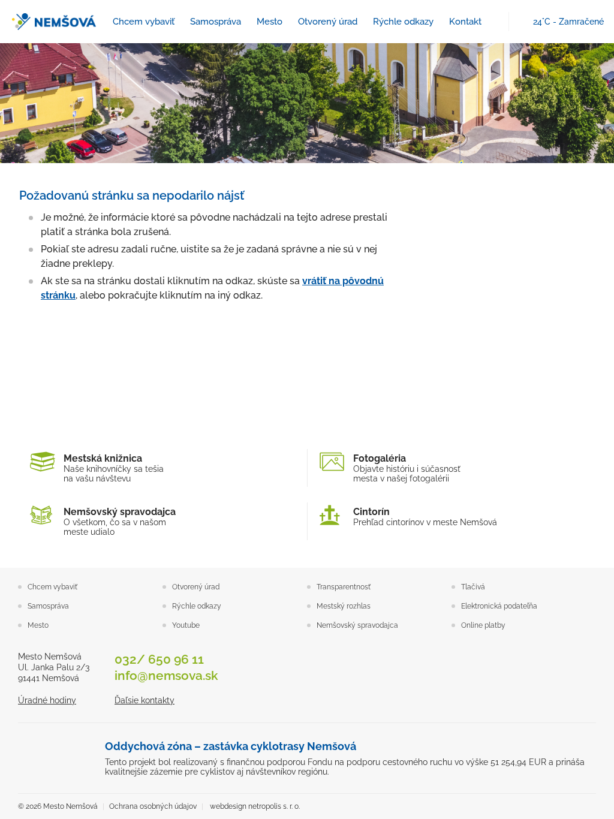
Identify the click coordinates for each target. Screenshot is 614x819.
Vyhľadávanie (493, 22)
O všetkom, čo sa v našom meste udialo (120, 521)
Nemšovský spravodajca (357, 625)
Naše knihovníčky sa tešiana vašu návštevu (114, 468)
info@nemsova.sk (166, 675)
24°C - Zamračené (568, 21)
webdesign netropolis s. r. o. (255, 806)
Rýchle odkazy (403, 21)
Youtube (186, 625)
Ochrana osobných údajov (153, 806)
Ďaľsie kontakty (144, 700)
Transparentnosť (344, 587)
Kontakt (465, 21)
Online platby (483, 625)
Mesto (269, 21)
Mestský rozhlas (344, 606)
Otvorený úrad (327, 21)
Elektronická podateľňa (499, 606)
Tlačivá (473, 587)
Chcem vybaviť (143, 21)
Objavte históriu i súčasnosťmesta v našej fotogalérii (406, 468)
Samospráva (215, 21)
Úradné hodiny (47, 700)
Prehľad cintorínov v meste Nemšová (425, 516)
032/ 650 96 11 (159, 659)
